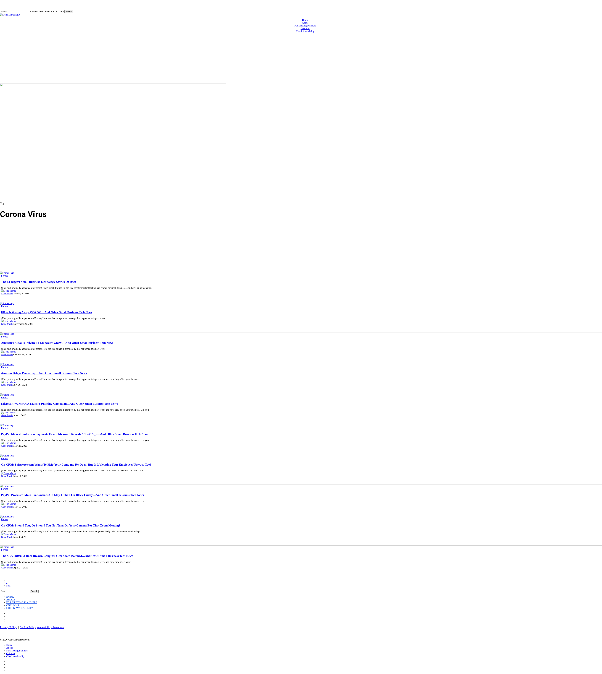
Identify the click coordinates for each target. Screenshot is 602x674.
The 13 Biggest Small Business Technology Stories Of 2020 (38, 281)
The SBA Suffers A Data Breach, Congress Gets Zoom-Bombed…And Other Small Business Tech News (67, 555)
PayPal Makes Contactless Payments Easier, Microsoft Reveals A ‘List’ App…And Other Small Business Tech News (74, 434)
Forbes (4, 275)
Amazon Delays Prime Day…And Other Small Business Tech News (44, 373)
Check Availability (19, 608)
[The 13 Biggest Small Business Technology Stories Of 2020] (7, 273)
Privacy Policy (8, 627)
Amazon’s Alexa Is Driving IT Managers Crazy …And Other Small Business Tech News (57, 342)
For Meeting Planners (21, 602)
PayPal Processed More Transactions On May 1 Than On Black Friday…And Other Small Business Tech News (72, 495)
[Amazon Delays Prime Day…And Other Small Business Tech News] (7, 364)
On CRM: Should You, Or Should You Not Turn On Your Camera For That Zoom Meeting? (60, 525)
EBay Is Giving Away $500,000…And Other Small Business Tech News (46, 312)
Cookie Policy (28, 627)
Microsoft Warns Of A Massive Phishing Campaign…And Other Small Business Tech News (59, 403)
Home (10, 596)
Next (8, 585)
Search (69, 11)
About (10, 599)
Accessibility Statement (50, 627)
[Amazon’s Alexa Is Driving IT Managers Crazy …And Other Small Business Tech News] (7, 333)
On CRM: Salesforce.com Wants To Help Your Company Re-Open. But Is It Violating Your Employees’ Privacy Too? (76, 464)
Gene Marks (7, 293)
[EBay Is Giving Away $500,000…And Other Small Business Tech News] (7, 303)
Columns (12, 605)
